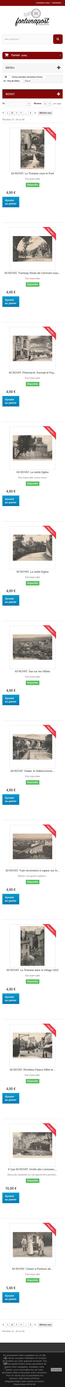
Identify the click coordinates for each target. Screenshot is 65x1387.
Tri (3, 103)
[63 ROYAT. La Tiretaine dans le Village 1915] (32, 946)
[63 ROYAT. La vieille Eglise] (32, 448)
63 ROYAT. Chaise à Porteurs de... (32, 1268)
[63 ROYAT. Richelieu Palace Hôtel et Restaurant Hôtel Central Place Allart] (32, 1046)
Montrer (37, 103)
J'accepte (56, 1369)
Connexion (56, 3)
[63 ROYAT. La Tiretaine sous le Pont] (32, 149)
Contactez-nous (43, 3)
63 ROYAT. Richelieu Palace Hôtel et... (32, 1069)
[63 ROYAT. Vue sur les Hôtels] (32, 647)
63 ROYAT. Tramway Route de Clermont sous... (33, 273)
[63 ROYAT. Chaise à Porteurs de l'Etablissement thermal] (32, 1245)
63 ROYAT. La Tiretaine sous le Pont (32, 173)
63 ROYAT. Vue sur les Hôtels (32, 671)
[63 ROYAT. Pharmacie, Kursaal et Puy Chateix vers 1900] (32, 348)
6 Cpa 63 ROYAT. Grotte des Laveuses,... (32, 1169)
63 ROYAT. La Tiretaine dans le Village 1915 (32, 970)
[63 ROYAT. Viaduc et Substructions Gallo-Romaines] (32, 747)
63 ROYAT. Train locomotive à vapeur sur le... (32, 870)
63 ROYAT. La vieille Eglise (33, 472)
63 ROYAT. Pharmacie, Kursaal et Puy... (32, 372)
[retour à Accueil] (6, 77)
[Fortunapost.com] (32, 17)
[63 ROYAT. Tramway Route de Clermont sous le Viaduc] (32, 249)
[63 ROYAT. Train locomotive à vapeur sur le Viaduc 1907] (32, 846)
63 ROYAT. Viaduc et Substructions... (33, 770)
